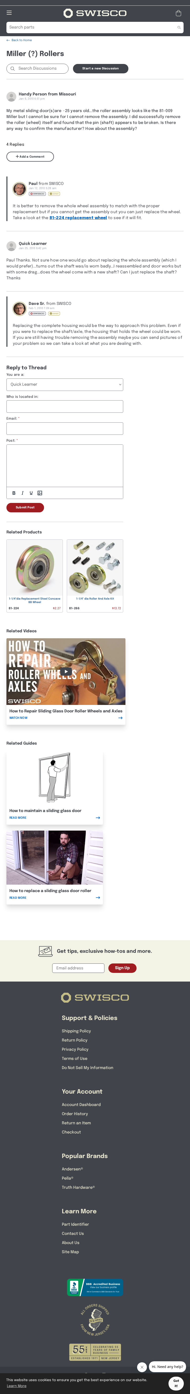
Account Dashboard (81, 1105)
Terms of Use (74, 1059)
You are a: (15, 375)
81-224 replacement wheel (78, 218)
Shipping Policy (76, 1031)
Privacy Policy (75, 1049)
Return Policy (75, 1040)
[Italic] (22, 493)
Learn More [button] (16, 1386)
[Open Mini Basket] (179, 13)
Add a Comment (32, 156)
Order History (75, 1114)
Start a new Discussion (100, 68)
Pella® (67, 1178)
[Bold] (14, 493)
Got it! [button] (176, 1383)
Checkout (71, 1132)
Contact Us (73, 1234)
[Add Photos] (40, 493)
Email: (11, 418)
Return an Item (76, 1123)
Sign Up (122, 968)
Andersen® (72, 1169)
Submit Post (25, 507)
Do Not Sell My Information (87, 1068)
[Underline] (31, 493)
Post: (10, 440)
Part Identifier (75, 1224)
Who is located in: (22, 397)
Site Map (70, 1252)
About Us (70, 1243)
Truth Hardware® (78, 1188)
